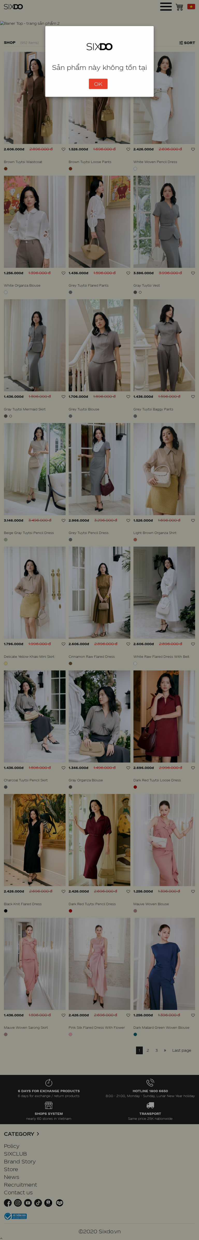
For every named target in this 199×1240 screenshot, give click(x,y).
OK (98, 84)
